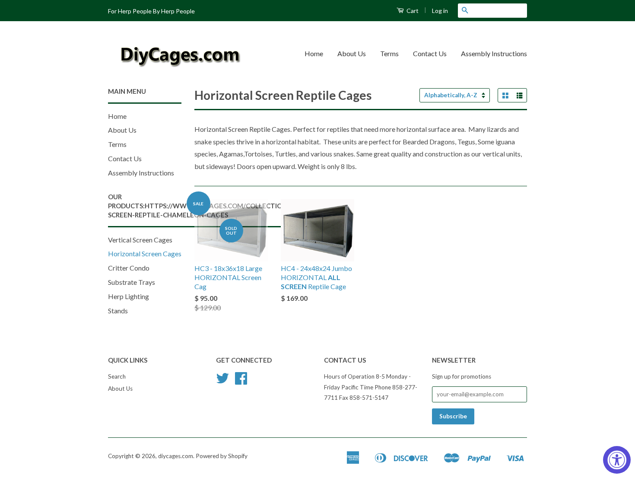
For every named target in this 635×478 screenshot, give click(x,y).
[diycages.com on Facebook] (241, 381)
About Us (351, 53)
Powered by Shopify (222, 456)
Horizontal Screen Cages (144, 253)
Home (314, 53)
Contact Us (430, 53)
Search (117, 376)
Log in (440, 10)
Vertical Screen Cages (140, 240)
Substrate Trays (131, 282)
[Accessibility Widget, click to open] (617, 460)
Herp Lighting (128, 296)
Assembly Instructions (494, 53)
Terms (389, 53)
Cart (412, 10)
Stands (118, 310)
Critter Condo (128, 268)
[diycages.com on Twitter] (222, 381)
